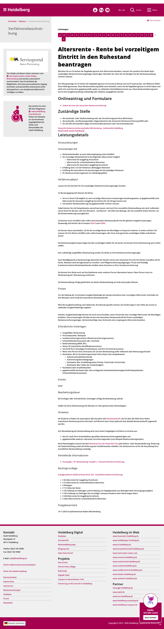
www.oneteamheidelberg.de (125, 566)
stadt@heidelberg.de (18, 558)
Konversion (63, 562)
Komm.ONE (156, 623)
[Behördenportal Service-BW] (27, 61)
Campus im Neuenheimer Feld (71, 579)
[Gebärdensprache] (101, 10)
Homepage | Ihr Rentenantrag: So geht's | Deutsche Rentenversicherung (93, 462)
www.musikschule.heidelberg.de (126, 561)
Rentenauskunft (113, 418)
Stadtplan (7, 594)
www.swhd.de (119, 592)
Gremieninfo (63, 540)
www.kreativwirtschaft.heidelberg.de (128, 549)
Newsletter (8, 603)
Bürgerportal (63, 549)
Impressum (8, 586)
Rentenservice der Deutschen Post (104, 443)
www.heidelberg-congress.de (125, 605)
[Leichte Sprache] (107, 10)
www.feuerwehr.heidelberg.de (125, 536)
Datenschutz (8, 581)
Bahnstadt (62, 571)
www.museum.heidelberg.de (125, 557)
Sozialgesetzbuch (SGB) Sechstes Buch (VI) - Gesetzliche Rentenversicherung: (90, 474)
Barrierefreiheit (10, 577)
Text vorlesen (155, 20)
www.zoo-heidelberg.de (123, 596)
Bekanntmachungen (12, 590)
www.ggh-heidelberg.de (123, 588)
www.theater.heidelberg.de (124, 574)
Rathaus (22, 21)
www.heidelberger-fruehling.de (126, 540)
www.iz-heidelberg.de (122, 544)
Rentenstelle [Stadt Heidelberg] (71, 131)
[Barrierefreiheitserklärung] (95, 10)
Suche (138, 10)
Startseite (12, 21)
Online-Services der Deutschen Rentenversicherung (84, 105)
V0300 (102, 223)
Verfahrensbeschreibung (25, 30)
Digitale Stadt (63, 575)
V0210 (93, 223)
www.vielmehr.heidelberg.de (125, 578)
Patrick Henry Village (67, 566)
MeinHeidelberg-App (67, 544)
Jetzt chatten (150, 617)
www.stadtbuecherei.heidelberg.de (127, 570)
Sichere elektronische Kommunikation (19, 565)
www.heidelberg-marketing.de (125, 600)
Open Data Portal (65, 553)
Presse (6, 598)
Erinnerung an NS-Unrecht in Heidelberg (75, 583)
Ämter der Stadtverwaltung (15, 571)
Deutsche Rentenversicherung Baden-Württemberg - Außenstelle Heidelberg (90, 128)
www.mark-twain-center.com (125, 553)
